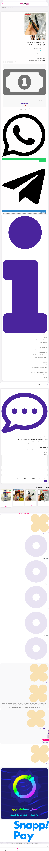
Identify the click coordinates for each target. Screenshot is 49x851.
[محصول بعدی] (0, 10)
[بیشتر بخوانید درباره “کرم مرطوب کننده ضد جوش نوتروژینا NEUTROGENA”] (14, 491)
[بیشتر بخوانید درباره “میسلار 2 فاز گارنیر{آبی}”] (2, 491)
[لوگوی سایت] (24, 4)
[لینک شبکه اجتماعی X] (10, 62)
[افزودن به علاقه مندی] (39, 493)
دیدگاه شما (45, 454)
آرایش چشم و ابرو (3, 7)
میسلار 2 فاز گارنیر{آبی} (6, 501)
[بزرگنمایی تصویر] (44, 32)
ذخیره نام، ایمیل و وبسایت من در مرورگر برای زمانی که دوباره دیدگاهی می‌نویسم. (31, 478)
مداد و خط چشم (32, 60)
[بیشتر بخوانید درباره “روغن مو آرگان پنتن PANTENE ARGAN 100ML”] (39, 491)
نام (47, 467)
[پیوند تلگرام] (3, 62)
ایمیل (46, 472)
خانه (13, 7)
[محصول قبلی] (3, 10)
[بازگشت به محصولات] (2, 10)
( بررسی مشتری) (37, 48)
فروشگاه (9, 7)
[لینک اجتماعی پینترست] (8, 62)
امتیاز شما (45, 452)
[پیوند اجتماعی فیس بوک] (12, 62)
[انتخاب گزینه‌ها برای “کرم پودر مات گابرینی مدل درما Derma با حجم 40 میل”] (27, 491)
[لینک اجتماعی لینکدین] (6, 62)
